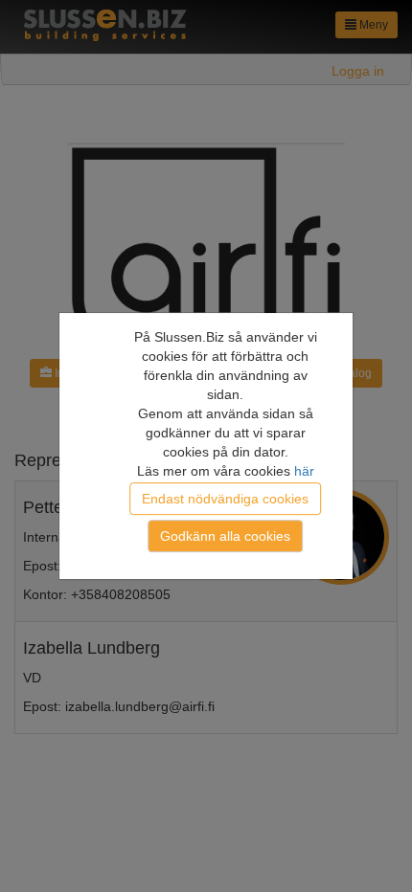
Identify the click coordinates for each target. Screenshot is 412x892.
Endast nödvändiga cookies (225, 498)
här (304, 471)
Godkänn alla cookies (225, 536)
